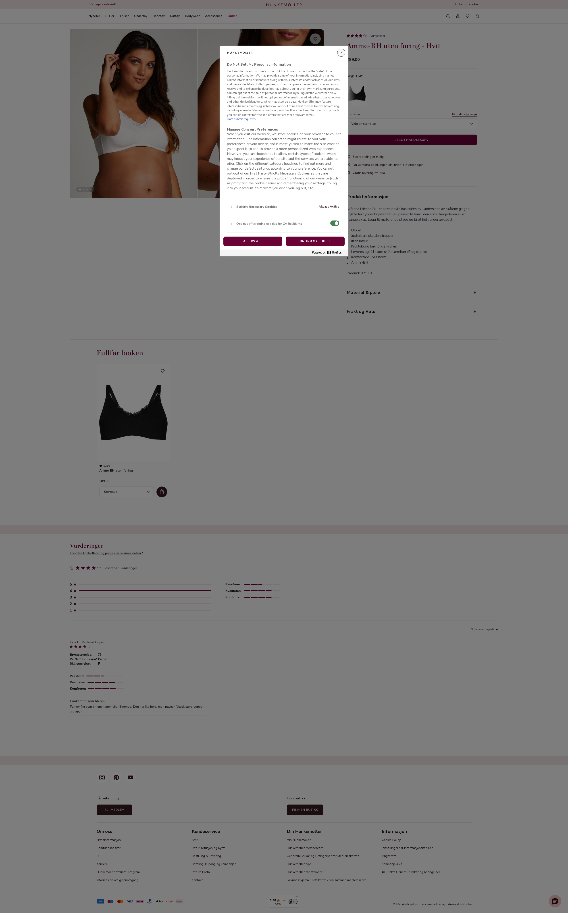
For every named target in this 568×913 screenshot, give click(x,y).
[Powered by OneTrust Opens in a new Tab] (329, 253)
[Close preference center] (341, 52)
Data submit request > (241, 119)
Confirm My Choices (315, 241)
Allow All (252, 241)
